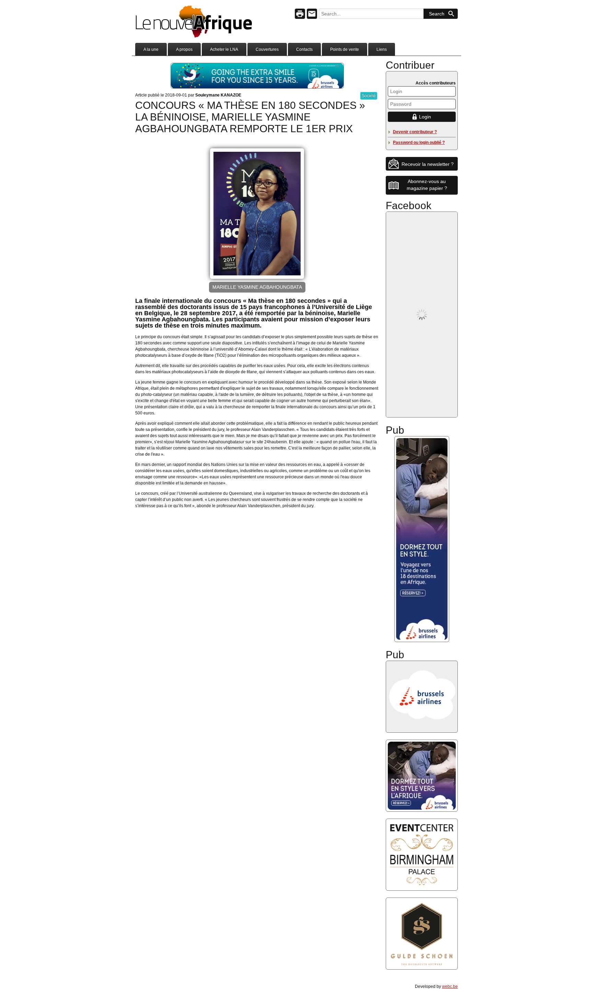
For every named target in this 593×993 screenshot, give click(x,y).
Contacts (304, 49)
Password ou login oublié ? (419, 142)
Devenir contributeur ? (415, 131)
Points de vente (344, 49)
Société (369, 95)
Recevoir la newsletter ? (428, 164)
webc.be (450, 986)
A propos (184, 49)
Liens (381, 49)
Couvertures (267, 49)
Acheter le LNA (224, 49)
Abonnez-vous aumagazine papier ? (427, 185)
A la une (151, 49)
